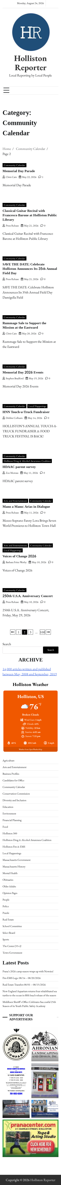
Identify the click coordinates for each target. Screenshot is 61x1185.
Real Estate (8, 919)
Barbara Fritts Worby (16, 562)
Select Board (9, 933)
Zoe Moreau (12, 473)
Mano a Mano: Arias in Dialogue (26, 507)
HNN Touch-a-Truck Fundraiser (26, 412)
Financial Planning (12, 820)
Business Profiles (11, 774)
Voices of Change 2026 (19, 556)
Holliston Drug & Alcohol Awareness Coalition (27, 461)
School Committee (12, 926)
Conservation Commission (16, 793)
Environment (9, 813)
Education (8, 807)
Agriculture (8, 760)
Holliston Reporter (30, 63)
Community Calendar (14, 165)
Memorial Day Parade (19, 171)
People (6, 899)
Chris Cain (11, 177)
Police (6, 906)
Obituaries (8, 880)
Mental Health (10, 873)
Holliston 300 (10, 833)
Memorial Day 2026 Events (23, 372)
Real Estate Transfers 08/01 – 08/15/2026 (24, 984)
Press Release (12, 225)
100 (42, 632)
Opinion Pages (10, 893)
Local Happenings (37, 406)
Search (7, 644)
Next (48, 632)
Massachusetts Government (16, 860)
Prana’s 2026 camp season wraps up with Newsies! (28, 971)
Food (5, 827)
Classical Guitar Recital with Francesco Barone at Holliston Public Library (30, 215)
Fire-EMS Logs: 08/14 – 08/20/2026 (22, 978)
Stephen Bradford (15, 378)
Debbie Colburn (14, 418)
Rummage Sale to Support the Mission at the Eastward (24, 325)
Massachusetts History (14, 866)
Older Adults (9, 886)
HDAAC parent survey (19, 467)
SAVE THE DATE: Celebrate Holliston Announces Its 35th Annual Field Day (30, 268)
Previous (12, 632)
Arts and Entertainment (15, 500)
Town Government (12, 952)
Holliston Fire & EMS (14, 846)
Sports (6, 939)
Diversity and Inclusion (14, 800)
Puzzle (6, 913)
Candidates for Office (13, 780)
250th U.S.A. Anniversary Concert (28, 596)
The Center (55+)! (12, 946)
